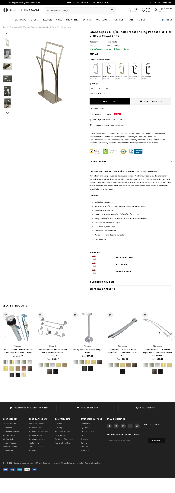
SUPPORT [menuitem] (142, 19)
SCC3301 (160, 140)
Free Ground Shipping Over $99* (87, 2)
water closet (153, 143)
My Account (164, 11)
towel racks (131, 143)
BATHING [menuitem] (87, 19)
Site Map (56, 463)
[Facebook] (109, 425)
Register (169, 9)
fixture (123, 137)
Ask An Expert (118, 120)
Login (161, 9)
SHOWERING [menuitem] (72, 19)
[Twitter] (116, 425)
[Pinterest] (130, 425)
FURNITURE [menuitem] (119, 19)
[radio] (96, 71)
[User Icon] (156, 10)
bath (132, 134)
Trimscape (18, 346)
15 (94, 125)
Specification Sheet (123, 257)
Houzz (108, 114)
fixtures (131, 137)
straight (121, 143)
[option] (50, 72)
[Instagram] (123, 425)
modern (119, 140)
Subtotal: (93, 93)
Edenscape (122, 346)
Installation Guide (122, 271)
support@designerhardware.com (26, 2)
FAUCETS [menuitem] (47, 19)
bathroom (140, 134)
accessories (123, 134)
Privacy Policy (66, 463)
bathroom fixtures (112, 137)
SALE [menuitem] (131, 19)
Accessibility (78, 463)
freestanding (140, 137)
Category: (94, 42)
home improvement (98, 140)
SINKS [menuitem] (59, 19)
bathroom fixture (96, 137)
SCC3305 (93, 143)
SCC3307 (103, 143)
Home (5, 27)
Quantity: (94, 84)
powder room (130, 140)
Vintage (87, 346)
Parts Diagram (121, 264)
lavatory (111, 140)
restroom (141, 140)
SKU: (91, 45)
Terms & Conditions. (93, 463)
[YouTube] (137, 425)
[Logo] (22, 10)
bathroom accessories (155, 134)
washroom (142, 143)
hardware (152, 137)
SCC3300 (151, 140)
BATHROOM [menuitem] (20, 19)
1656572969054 (110, 134)
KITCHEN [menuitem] (34, 19)
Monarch (52, 346)
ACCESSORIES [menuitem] (103, 19)
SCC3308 (112, 143)
